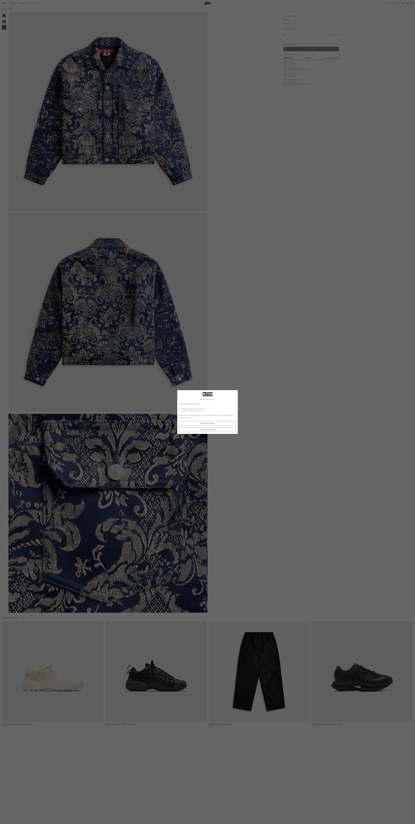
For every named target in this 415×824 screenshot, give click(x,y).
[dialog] (207, 412)
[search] (407, 3)
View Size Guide (333, 35)
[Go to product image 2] (4, 21)
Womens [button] (24, 3)
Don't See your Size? (290, 44)
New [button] (4, 3)
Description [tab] (288, 58)
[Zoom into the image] (108, 111)
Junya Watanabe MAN (291, 16)
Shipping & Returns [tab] (331, 58)
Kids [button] (35, 3)
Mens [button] (13, 3)
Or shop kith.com (207, 430)
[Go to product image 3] (4, 27)
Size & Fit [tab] (308, 58)
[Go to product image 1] (4, 15)
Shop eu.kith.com (207, 423)
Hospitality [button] (394, 3)
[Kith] (207, 3)
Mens (10, 9)
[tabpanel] (311, 74)
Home (4, 9)
